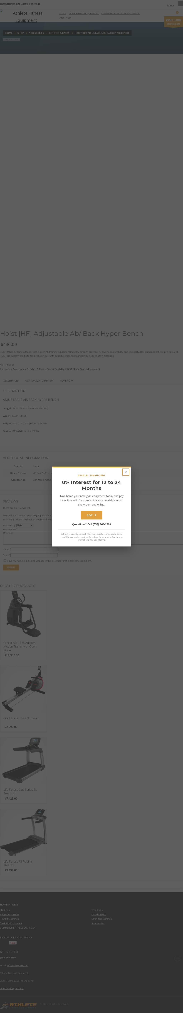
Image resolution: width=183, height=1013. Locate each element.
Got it (91, 515)
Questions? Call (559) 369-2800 (91, 524)
